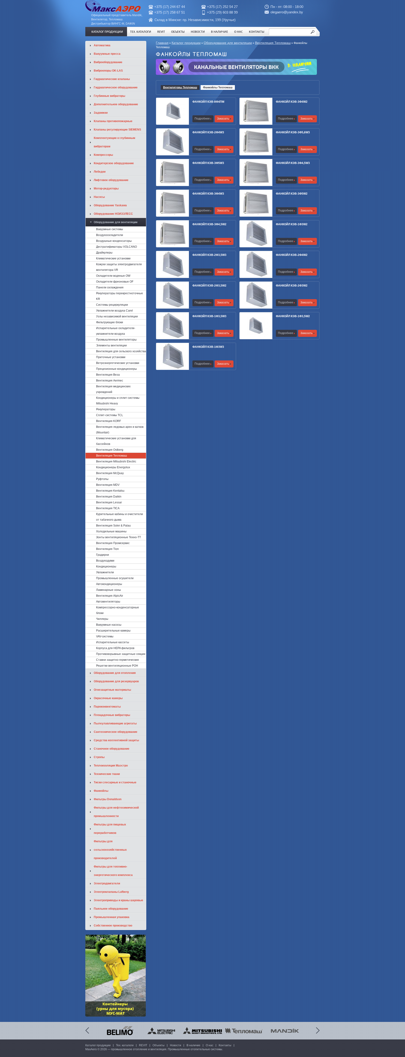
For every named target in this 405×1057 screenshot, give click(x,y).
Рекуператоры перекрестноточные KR (119, 296)
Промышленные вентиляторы (116, 339)
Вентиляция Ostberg (109, 449)
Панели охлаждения (110, 287)
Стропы (99, 757)
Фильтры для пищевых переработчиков (110, 829)
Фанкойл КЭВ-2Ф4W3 (208, 132)
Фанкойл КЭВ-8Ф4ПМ (208, 101)
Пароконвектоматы (107, 706)
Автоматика (102, 45)
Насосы (99, 197)
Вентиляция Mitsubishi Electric (116, 461)
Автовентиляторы (108, 601)
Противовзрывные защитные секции (120, 654)
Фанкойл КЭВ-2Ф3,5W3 (209, 255)
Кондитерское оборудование (114, 163)
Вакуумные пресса (107, 53)
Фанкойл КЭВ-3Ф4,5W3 (293, 163)
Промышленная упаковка (111, 917)
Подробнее (202, 118)
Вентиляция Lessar (109, 502)
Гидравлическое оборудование (116, 87)
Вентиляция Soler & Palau (113, 525)
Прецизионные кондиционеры (116, 368)
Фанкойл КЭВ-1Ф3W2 (292, 224)
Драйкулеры (104, 252)
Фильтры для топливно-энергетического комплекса (113, 871)
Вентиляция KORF (108, 421)
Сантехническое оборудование (115, 732)
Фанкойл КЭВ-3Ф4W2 (292, 101)
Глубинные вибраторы (109, 96)
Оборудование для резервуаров (116, 681)
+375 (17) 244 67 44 (169, 7)
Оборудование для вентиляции (228, 43)
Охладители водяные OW (113, 275)
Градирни (102, 554)
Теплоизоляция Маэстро (111, 765)
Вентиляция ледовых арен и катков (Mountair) (119, 429)
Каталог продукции (107, 31)
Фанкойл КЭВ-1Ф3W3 (208, 347)
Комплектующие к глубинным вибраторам (114, 142)
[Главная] (113, 11)
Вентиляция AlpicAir (109, 595)
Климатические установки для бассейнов (116, 441)
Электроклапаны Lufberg (111, 892)
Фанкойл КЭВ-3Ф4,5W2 (209, 224)
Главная (162, 43)
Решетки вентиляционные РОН (117, 665)
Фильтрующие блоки (109, 322)
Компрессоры (103, 154)
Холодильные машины (111, 531)
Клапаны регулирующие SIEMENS (117, 129)
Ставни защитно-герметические (117, 659)
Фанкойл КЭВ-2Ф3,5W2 (209, 285)
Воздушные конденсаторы (114, 241)
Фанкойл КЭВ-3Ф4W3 (208, 193)
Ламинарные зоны (108, 590)
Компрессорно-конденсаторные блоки (117, 610)
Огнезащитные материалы (112, 689)
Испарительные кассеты (112, 642)
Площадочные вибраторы (112, 715)
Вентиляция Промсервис (113, 543)
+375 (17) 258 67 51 (169, 12)
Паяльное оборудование (111, 908)
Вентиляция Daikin (108, 496)
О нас (238, 31)
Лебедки (99, 171)
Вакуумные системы (109, 229)
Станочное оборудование (111, 748)
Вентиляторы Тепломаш (180, 87)
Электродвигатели (107, 883)
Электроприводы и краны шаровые (118, 900)
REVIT (161, 31)
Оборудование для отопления (115, 673)
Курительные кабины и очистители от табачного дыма (119, 516)
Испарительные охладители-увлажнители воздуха (115, 331)
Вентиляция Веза (108, 374)
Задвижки (101, 112)
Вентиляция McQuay (110, 473)
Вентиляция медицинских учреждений (113, 389)
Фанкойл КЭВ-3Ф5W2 (292, 193)
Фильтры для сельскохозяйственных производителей (110, 850)
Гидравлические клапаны (112, 79)
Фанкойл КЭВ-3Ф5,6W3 (293, 132)
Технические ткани (107, 774)
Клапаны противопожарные (113, 121)
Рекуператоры (105, 409)
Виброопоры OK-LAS (108, 70)
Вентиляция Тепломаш (273, 43)
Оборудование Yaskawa (110, 205)
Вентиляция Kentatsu (110, 490)
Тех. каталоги (140, 31)
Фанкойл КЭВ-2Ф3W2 (292, 285)
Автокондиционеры (109, 584)
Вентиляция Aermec (109, 380)
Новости (198, 31)
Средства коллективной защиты (116, 740)
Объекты (178, 31)
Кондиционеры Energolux (113, 467)
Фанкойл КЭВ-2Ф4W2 (292, 255)
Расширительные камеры (113, 630)
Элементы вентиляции (111, 345)
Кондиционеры (106, 566)
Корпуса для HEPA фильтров (115, 648)
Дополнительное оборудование (116, 104)
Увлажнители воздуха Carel (114, 310)
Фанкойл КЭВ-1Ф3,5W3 (209, 316)
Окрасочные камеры (108, 698)
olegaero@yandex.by (286, 12)
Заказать (223, 118)
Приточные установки (110, 357)
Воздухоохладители (109, 235)
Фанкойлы (101, 790)
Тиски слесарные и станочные (115, 782)
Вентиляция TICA (108, 508)
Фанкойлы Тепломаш (217, 87)
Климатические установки (113, 258)
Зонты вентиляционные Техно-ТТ (118, 537)
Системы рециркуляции (112, 304)
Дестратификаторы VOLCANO (116, 246)
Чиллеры (102, 619)
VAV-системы (104, 636)
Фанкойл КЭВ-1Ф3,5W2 (293, 316)
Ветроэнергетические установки (117, 363)
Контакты (256, 31)
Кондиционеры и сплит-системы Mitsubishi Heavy (117, 400)
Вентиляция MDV (108, 485)
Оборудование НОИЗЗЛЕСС (113, 213)
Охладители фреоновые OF (114, 281)
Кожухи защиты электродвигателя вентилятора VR (119, 267)
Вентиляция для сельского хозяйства (121, 351)
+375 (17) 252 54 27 (222, 7)
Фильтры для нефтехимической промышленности (116, 812)
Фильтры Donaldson (107, 799)
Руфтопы (102, 479)
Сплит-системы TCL (109, 415)
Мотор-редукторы (106, 188)
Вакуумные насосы (108, 624)
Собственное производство (113, 925)
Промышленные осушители (115, 578)
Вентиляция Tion (107, 549)
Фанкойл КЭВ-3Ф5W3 (208, 163)
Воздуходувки (105, 560)
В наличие (219, 31)
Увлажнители (105, 572)
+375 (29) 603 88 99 (222, 12)
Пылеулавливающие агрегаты (115, 723)
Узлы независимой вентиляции (117, 316)
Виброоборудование (108, 62)
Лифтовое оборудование (111, 180)
